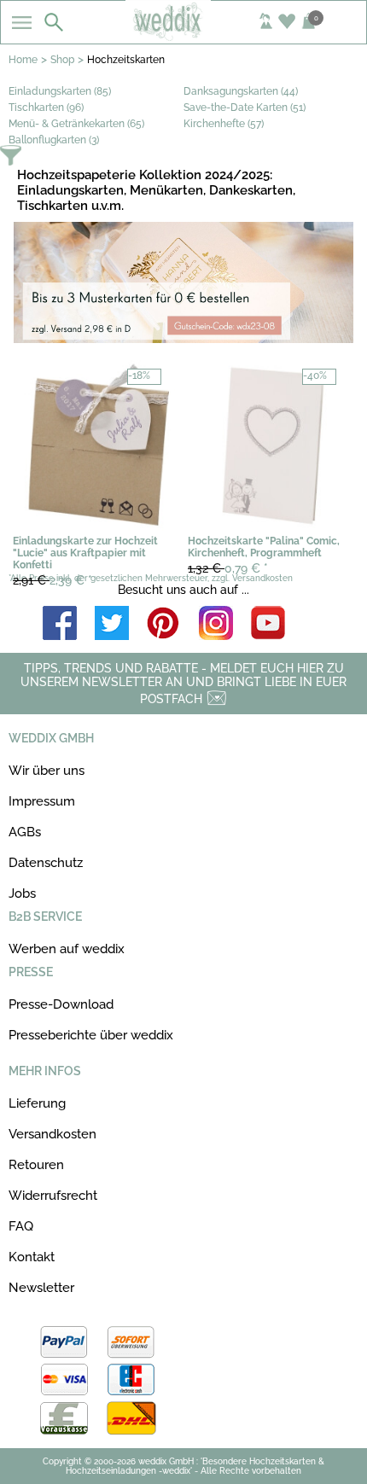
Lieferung (37, 1103)
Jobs (22, 893)
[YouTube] (268, 624)
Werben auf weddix (67, 949)
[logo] (183, 36)
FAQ (21, 1226)
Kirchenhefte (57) (224, 124)
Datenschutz (46, 862)
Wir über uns (46, 770)
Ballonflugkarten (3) (54, 140)
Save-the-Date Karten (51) (245, 107)
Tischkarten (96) (46, 107)
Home (23, 60)
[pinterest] (164, 624)
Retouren (36, 1165)
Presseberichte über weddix (91, 1035)
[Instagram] (216, 624)
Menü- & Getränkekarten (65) (76, 124)
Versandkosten (52, 1134)
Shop (62, 60)
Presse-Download (61, 1004)
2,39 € (52, 580)
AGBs (25, 832)
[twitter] (112, 624)
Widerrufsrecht (53, 1195)
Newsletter (41, 1287)
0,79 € (228, 568)
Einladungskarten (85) (60, 91)
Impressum (42, 801)
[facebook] (60, 624)
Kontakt (32, 1257)
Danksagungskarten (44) (241, 91)
